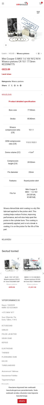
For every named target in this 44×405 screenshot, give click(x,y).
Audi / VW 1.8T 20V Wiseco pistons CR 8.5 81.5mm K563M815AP (12, 279)
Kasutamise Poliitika (9, 376)
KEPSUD (5, 343)
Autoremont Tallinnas (10, 371)
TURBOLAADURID (8, 365)
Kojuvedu (5, 384)
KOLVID (12, 53)
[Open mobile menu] (3, 3)
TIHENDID (5, 353)
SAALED (5, 330)
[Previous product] (36, 53)
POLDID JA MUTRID (9, 334)
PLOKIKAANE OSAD (9, 357)
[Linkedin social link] (17, 85)
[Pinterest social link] (14, 85)
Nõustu (22, 401)
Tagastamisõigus (8, 380)
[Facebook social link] (9, 85)
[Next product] (41, 53)
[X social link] (11, 85)
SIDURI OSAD (7, 338)
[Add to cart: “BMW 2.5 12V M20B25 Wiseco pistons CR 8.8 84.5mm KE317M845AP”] (39, 259)
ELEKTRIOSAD (7, 348)
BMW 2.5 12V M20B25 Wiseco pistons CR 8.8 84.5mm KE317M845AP (32, 279)
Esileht (4, 53)
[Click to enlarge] (6, 45)
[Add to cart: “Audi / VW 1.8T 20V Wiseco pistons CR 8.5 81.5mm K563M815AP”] (18, 259)
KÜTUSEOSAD (7, 326)
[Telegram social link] (20, 85)
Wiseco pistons (23, 53)
